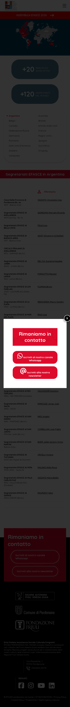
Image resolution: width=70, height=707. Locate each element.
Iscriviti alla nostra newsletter (38, 374)
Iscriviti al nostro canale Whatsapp (38, 359)
